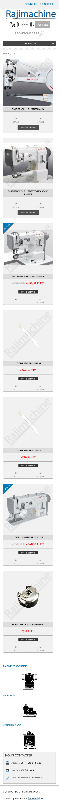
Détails (16, 122)
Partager (40, 122)
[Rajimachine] (31, 14)
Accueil (6, 54)
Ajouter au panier (28, 291)
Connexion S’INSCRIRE (39, 4)
